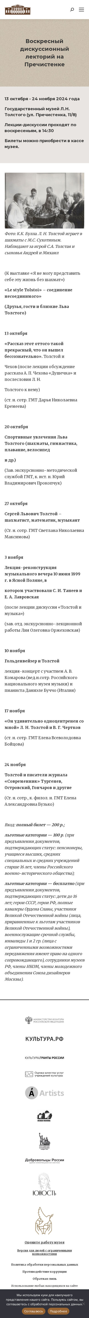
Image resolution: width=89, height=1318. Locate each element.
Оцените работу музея (44, 1242)
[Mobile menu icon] (81, 10)
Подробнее (58, 1311)
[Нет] (83, 1303)
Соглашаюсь (33, 1311)
